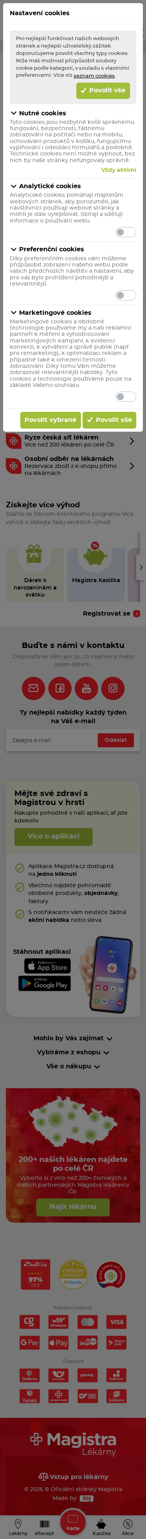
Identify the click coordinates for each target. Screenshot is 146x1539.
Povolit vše (106, 90)
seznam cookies (94, 76)
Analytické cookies (50, 186)
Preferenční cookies (51, 249)
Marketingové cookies (55, 313)
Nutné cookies (42, 113)
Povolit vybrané (50, 420)
